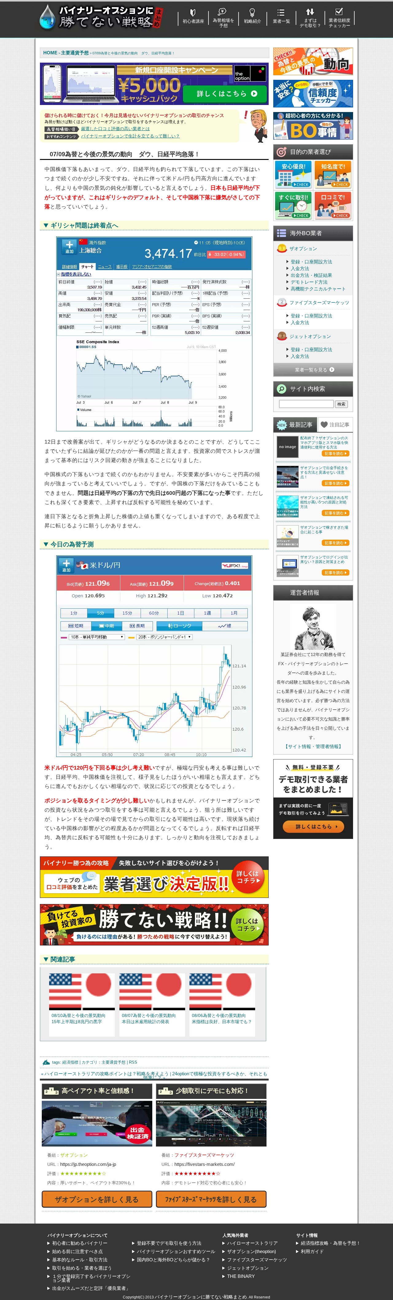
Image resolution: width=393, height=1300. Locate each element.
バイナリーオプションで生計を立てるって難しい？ (130, 136)
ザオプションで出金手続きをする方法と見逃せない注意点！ (324, 472)
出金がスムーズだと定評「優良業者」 (91, 1288)
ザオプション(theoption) (251, 1251)
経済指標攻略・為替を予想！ (331, 1243)
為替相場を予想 (223, 23)
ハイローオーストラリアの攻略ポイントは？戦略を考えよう (107, 1073)
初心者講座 (193, 21)
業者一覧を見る (311, 369)
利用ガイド (312, 1251)
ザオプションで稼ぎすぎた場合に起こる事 (324, 529)
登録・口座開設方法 (311, 261)
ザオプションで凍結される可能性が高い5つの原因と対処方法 (324, 502)
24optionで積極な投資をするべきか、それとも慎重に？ (205, 1075)
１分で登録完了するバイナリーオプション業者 (91, 1278)
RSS (133, 1062)
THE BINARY (241, 1276)
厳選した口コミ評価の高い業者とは (115, 128)
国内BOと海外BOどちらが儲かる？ (173, 1259)
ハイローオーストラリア (252, 1243)
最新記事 (301, 424)
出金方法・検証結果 (311, 275)
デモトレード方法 (309, 282)
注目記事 (339, 424)
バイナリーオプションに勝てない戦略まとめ (201, 1296)
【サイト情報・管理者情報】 (313, 746)
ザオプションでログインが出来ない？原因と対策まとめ (324, 559)
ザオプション (303, 248)
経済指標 (70, 1062)
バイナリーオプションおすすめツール (176, 1251)
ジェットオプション (310, 336)
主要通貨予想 (114, 1062)
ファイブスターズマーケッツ (319, 302)
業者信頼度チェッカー (339, 23)
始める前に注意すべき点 (77, 1251)
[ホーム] (101, 30)
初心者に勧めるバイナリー (79, 1243)
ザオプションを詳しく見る (97, 1199)
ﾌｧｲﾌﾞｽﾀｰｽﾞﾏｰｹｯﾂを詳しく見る (211, 1199)
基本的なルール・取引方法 (79, 1259)
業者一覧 (281, 21)
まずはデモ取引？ (310, 23)
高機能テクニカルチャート (318, 288)
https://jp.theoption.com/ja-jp (88, 1164)
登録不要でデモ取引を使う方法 (169, 1243)
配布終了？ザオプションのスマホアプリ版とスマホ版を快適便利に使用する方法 (324, 442)
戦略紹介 (252, 21)
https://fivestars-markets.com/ (204, 1164)
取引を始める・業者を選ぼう (82, 1268)
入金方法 (300, 268)
